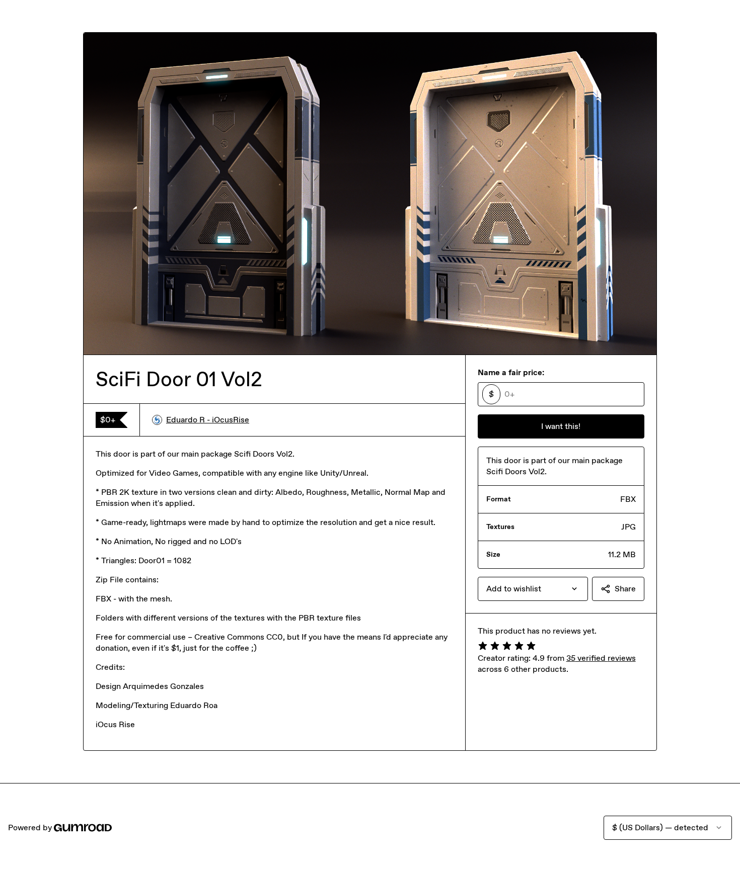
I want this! (560, 426)
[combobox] (533, 589)
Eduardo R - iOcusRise (207, 419)
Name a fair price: (511, 372)
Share (625, 588)
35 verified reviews (601, 658)
